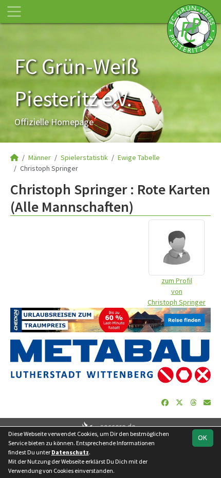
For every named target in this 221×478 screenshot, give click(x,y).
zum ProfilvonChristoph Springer (177, 291)
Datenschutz (70, 452)
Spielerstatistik (84, 157)
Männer (39, 157)
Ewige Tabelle (139, 157)
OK (202, 437)
